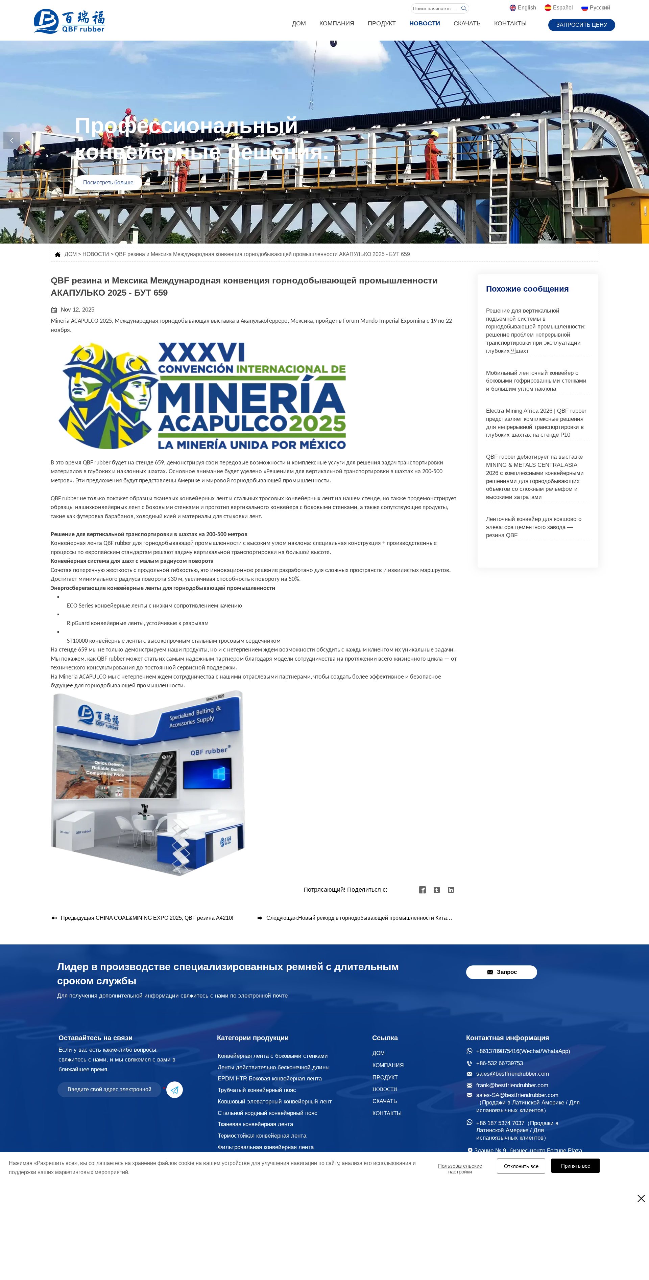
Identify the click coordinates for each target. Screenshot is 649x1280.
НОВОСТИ (95, 254)
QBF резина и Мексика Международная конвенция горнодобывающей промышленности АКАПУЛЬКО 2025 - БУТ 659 (262, 254)
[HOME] (69, 21)
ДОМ (71, 254)
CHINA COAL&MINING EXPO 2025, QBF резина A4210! (164, 918)
